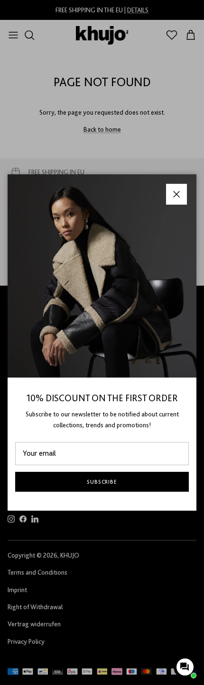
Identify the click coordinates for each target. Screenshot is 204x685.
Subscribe (102, 481)
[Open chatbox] (185, 667)
